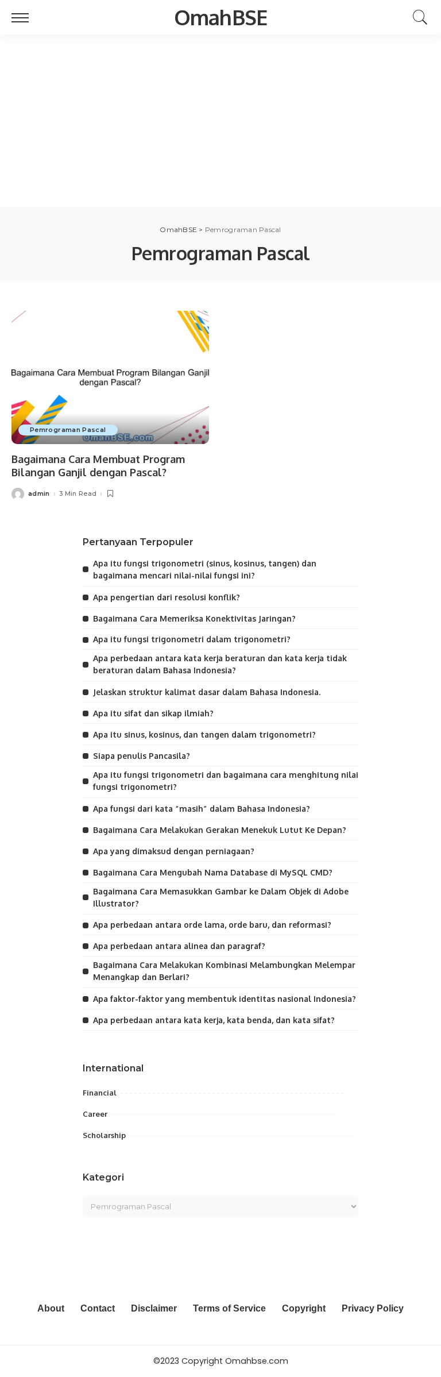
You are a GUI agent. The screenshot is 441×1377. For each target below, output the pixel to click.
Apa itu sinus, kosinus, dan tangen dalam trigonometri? (204, 734)
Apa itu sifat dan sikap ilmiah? (153, 713)
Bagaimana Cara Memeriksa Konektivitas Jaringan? (194, 618)
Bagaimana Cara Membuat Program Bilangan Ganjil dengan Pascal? (98, 466)
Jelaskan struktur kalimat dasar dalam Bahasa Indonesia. (206, 692)
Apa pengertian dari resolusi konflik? (166, 597)
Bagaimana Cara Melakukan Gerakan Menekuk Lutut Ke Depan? (219, 830)
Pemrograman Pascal (68, 430)
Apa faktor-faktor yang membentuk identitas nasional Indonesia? (224, 999)
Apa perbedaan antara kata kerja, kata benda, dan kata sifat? (214, 1020)
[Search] (417, 17)
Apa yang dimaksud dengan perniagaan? (173, 851)
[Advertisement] (220, 120)
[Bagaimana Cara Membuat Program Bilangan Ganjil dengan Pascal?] (110, 377)
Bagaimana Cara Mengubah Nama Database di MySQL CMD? (212, 872)
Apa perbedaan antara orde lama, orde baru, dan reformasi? (212, 924)
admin (39, 494)
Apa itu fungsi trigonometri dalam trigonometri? (192, 639)
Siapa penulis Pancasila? (141, 756)
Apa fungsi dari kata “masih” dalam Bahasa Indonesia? (201, 808)
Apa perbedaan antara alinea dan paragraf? (179, 946)
